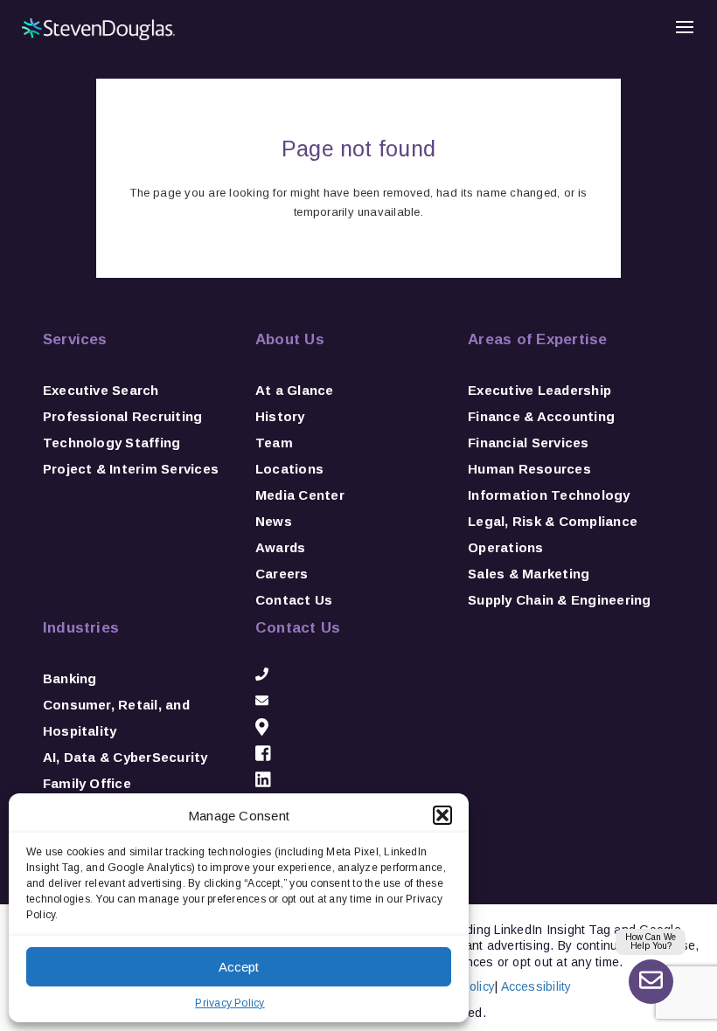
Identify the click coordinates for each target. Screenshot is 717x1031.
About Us (289, 339)
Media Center (300, 495)
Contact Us (293, 599)
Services (75, 339)
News (273, 521)
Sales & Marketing (528, 573)
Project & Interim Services (131, 468)
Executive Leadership (539, 390)
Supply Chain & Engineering (559, 599)
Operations (505, 547)
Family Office (87, 783)
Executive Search (101, 390)
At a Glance (294, 390)
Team (274, 442)
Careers (282, 573)
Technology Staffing (112, 442)
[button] (442, 815)
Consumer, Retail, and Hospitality (116, 717)
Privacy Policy (229, 1003)
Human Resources (529, 468)
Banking (70, 678)
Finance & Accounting (541, 416)
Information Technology (549, 495)
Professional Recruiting (123, 416)
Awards (280, 547)
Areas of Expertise (537, 339)
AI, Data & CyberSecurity (125, 757)
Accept (239, 966)
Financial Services (528, 442)
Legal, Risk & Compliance (552, 521)
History (280, 416)
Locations (289, 468)
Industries (81, 627)
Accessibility (536, 986)
